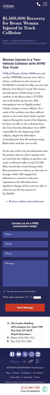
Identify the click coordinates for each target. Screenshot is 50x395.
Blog (8, 373)
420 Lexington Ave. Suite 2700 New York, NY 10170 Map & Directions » (27, 330)
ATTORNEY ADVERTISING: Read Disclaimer (25, 368)
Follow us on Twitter (25, 354)
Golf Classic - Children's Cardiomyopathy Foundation (30, 362)
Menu (45, 4)
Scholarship (28, 377)
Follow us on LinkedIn (38, 354)
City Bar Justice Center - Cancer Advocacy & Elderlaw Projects (37, 362)
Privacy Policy (15, 377)
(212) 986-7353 (38, 4)
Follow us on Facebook (12, 354)
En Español (26, 373)
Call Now (44, 389)
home (5, 41)
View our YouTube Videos (19, 354)
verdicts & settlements (23, 41)
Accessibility (37, 373)
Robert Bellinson (31, 74)
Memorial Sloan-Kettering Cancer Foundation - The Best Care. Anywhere (15, 362)
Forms (37, 377)
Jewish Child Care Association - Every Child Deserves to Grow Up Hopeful (24, 362)
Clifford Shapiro (11, 74)
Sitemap (16, 373)
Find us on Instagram (31, 354)
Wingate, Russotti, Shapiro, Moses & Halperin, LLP (8, 4)
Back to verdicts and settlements (26, 202)
